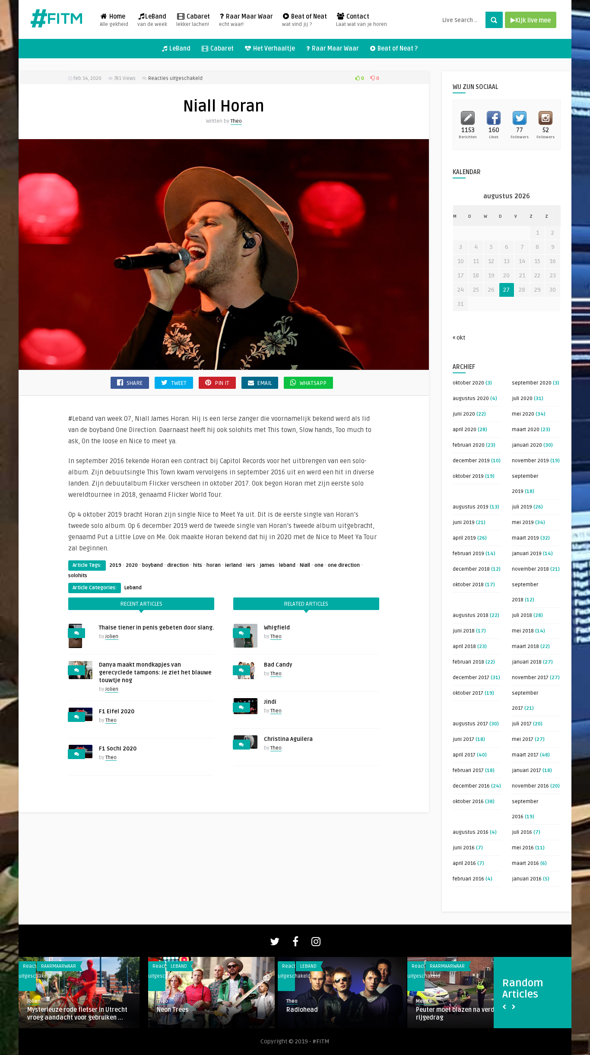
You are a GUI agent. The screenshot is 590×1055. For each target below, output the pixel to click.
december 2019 (471, 461)
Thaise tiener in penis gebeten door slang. (156, 627)
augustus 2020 (471, 398)
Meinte (424, 1001)
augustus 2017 (470, 724)
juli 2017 (522, 724)
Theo (236, 121)
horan (213, 565)
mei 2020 (523, 414)
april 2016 (464, 863)
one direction (344, 565)
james (267, 565)
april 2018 (464, 646)
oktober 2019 (468, 476)
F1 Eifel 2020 (116, 711)
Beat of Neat (304, 20)
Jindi (270, 702)
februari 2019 (468, 553)
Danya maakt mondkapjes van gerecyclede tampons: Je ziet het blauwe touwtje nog (155, 672)
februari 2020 (469, 445)
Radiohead (302, 1010)
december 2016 (471, 786)
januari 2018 (527, 662)
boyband (152, 565)
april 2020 (464, 429)
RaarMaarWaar (58, 966)
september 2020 (532, 383)
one (319, 565)
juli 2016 (522, 832)
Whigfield (277, 627)
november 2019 (530, 461)
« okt (459, 337)
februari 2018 (468, 662)
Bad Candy (278, 664)
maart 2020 (525, 429)
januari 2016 (527, 879)
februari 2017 (468, 770)
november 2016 (530, 786)
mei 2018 (523, 631)
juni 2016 (464, 848)
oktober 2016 (468, 801)
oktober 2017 (468, 693)
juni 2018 (464, 631)
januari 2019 (527, 553)
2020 (132, 565)
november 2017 (530, 677)
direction (178, 565)
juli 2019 (522, 507)
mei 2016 (523, 848)
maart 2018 (525, 646)
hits (197, 565)
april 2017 (464, 755)
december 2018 (471, 569)
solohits (77, 575)
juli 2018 (522, 615)
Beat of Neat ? (397, 48)
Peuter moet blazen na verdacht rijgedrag (462, 1013)
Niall (305, 565)
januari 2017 (526, 770)
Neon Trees (172, 1010)
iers (250, 565)
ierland (233, 565)
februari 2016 (468, 879)
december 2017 (471, 677)
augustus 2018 (470, 615)
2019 (115, 565)
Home (114, 20)
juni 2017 (463, 739)
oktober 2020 (468, 383)
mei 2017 (522, 739)
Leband (133, 588)
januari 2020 (527, 445)
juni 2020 (464, 414)
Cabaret (193, 20)
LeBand (152, 20)
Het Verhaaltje (273, 48)
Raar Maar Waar (246, 20)
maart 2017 (525, 755)
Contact (361, 20)
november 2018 (530, 569)
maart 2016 (525, 863)
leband (287, 565)
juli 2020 (522, 398)
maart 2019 (525, 538)
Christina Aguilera (288, 739)
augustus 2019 (470, 507)
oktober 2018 (468, 585)
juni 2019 (464, 522)
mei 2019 (523, 522)
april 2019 (464, 538)
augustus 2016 (470, 832)
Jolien (111, 636)
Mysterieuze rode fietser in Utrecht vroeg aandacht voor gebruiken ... (77, 1013)
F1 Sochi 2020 (117, 748)
